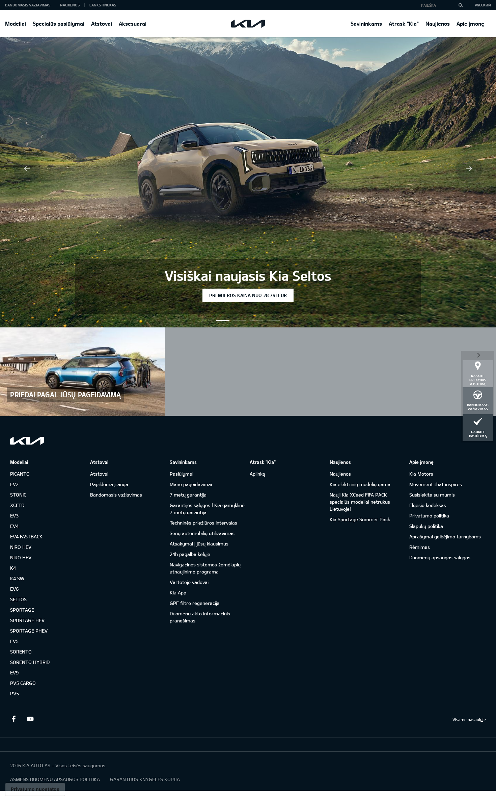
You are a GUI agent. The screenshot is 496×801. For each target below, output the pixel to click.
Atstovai (101, 23)
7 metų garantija (188, 495)
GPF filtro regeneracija (195, 603)
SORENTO (21, 652)
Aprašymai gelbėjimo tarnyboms (445, 536)
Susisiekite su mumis (432, 495)
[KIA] (248, 23)
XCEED (17, 505)
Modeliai (15, 23)
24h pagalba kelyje (190, 554)
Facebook (13, 719)
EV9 (14, 672)
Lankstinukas (102, 5)
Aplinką (257, 474)
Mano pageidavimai (191, 484)
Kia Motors (421, 474)
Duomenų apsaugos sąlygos (439, 557)
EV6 (14, 589)
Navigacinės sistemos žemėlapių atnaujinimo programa (205, 568)
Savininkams (366, 23)
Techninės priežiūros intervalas (203, 523)
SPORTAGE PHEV (29, 631)
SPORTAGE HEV (27, 620)
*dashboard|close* (477, 355)
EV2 (14, 484)
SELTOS (18, 599)
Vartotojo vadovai (189, 582)
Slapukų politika (426, 526)
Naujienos (437, 23)
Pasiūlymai (181, 474)
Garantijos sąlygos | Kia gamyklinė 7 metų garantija (207, 508)
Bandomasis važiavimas (27, 5)
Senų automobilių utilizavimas (202, 533)
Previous (26, 168)
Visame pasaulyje (469, 719)
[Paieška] (460, 5)
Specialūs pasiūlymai (58, 23)
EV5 (14, 641)
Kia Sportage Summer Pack (360, 519)
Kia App (178, 592)
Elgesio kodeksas (427, 505)
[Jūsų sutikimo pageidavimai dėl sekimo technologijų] (35, 789)
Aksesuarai (132, 23)
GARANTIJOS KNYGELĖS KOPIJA (145, 779)
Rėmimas (419, 547)
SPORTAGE (22, 610)
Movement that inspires (435, 484)
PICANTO (20, 474)
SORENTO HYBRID (30, 662)
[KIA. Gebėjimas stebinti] (27, 440)
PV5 (14, 693)
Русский (483, 5)
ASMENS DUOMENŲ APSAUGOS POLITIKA (55, 779)
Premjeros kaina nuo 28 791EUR (248, 295)
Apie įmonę (470, 23)
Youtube (30, 719)
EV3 (14, 515)
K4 (13, 568)
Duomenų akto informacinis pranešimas (200, 617)
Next (469, 168)
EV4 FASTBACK (26, 536)
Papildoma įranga (109, 484)
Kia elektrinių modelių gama (360, 484)
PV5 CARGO (23, 683)
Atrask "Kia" (404, 23)
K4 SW (17, 578)
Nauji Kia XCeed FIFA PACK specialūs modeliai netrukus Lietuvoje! (360, 502)
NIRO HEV (20, 547)
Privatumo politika (429, 515)
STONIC (18, 495)
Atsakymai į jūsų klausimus (199, 543)
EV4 (14, 526)
